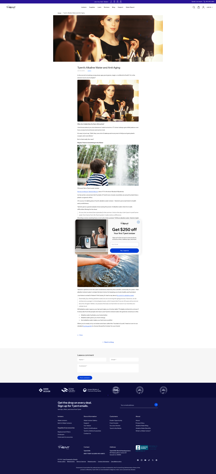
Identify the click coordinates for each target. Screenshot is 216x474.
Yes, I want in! (124, 250)
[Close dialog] (138, 222)
